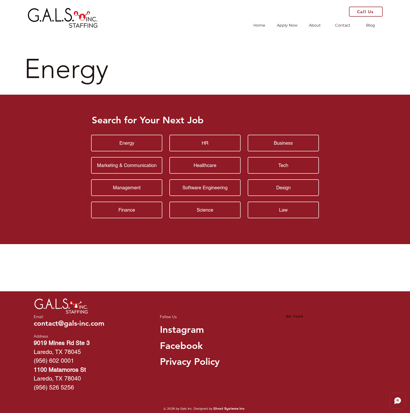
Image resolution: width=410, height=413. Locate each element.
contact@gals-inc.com (69, 323)
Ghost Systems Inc (229, 408)
